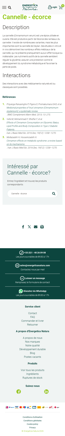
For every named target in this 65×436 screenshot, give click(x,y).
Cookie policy (32, 424)
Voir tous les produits (32, 370)
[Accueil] (30, 7)
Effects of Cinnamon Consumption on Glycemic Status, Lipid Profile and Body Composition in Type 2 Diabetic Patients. (32, 126)
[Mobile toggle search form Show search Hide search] (10, 7)
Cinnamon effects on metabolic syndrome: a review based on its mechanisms (34, 142)
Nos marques (32, 341)
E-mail (35, 227)
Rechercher (54, 194)
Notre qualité (32, 345)
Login (54, 7)
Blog (32, 353)
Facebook (23, 227)
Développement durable (32, 349)
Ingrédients (32, 373)
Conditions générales (32, 421)
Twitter (29, 227)
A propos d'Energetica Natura (32, 331)
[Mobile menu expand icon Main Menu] (4, 7)
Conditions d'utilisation (32, 417)
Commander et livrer (32, 320)
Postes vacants (32, 356)
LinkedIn (46, 391)
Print (42, 227)
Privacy (32, 428)
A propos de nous (32, 337)
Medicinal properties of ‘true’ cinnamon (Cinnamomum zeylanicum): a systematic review (32, 109)
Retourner (32, 324)
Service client (32, 306)
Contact (32, 313)
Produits (32, 363)
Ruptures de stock (32, 377)
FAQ (32, 317)
